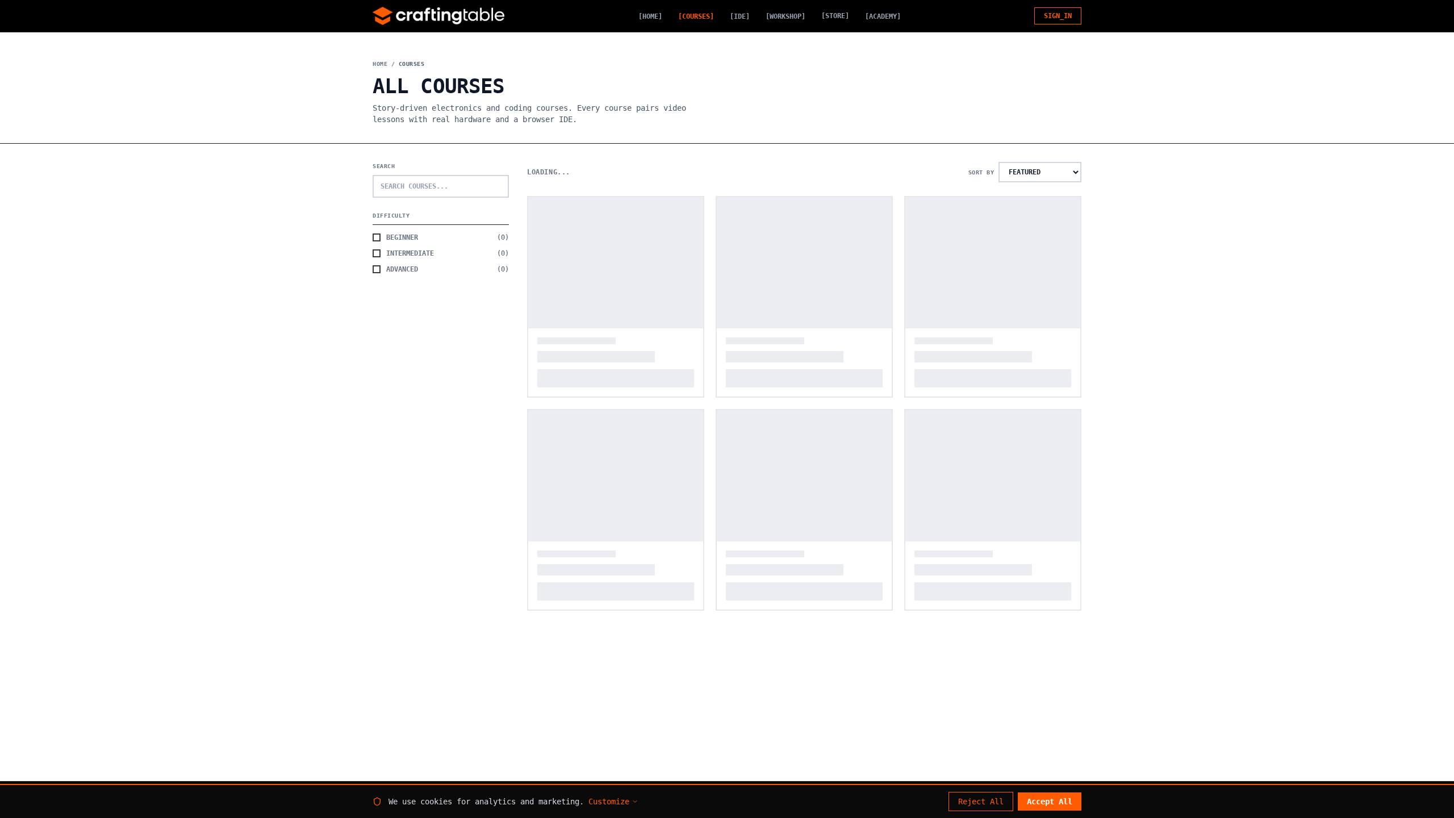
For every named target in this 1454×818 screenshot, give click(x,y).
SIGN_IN (1058, 16)
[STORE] (835, 16)
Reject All (981, 801)
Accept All (1049, 801)
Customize (608, 801)
